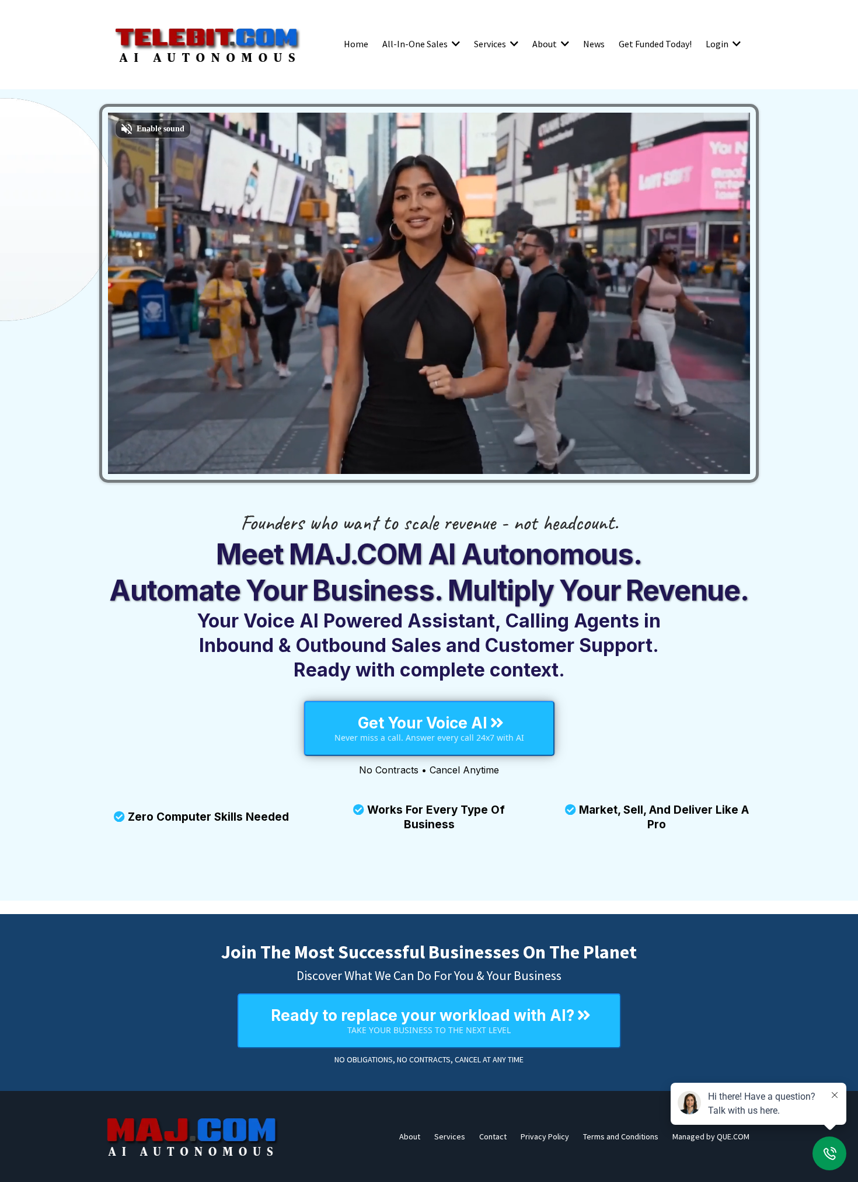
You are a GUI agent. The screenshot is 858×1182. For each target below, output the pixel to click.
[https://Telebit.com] (207, 43)
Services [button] (491, 44)
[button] (454, 44)
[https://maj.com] (192, 1136)
